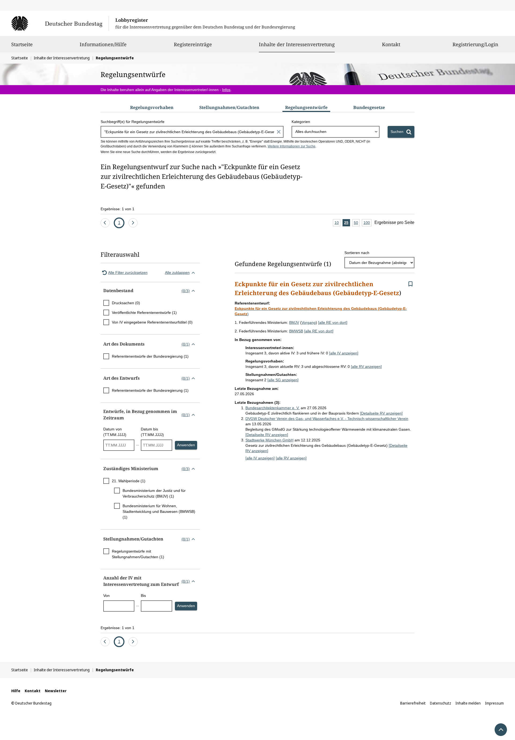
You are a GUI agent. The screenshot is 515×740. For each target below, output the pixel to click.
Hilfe (15, 690)
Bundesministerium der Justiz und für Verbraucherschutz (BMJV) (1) (154, 493)
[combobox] (336, 132)
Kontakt (391, 44)
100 (367, 223)
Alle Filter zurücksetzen (128, 272)
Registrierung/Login (475, 44)
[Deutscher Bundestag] (60, 23)
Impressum (494, 703)
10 (337, 223)
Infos (226, 90)
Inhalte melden (468, 703)
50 (357, 223)
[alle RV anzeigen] (366, 366)
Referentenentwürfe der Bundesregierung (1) (150, 356)
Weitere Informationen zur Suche (291, 146)
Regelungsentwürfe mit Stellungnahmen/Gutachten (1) (138, 554)
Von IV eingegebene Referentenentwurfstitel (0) (152, 322)
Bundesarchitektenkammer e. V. (272, 408)
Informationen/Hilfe (103, 44)
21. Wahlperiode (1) (128, 481)
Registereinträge (193, 44)
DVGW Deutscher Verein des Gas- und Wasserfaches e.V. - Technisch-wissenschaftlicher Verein (326, 418)
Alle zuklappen (177, 272)
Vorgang (308, 322)
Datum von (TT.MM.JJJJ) (114, 432)
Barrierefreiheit (413, 703)
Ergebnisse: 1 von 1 (117, 209)
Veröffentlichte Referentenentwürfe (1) (144, 312)
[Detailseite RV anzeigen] (381, 413)
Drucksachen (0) (126, 303)
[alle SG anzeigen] (283, 380)
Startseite (22, 44)
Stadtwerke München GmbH (269, 440)
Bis (143, 595)
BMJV (294, 322)
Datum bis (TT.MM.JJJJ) (152, 432)
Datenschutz (440, 703)
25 (347, 223)
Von (106, 595)
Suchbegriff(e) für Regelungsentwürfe (132, 121)
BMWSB (296, 331)
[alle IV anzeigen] (343, 353)
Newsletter (56, 690)
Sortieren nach (356, 253)
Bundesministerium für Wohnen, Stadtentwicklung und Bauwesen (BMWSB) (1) (159, 511)
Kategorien (301, 121)
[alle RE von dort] (332, 322)
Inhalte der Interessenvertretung (297, 44)
